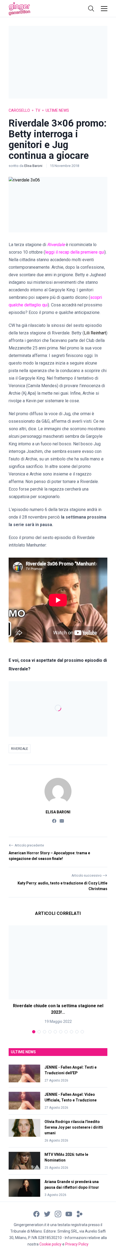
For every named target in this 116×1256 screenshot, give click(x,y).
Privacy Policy (76, 1244)
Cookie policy (50, 1244)
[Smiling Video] (79, 1213)
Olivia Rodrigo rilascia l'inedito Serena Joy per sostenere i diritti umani (74, 1127)
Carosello (19, 110)
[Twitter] (47, 1213)
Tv (37, 110)
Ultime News (57, 110)
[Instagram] (58, 1213)
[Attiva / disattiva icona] (91, 8)
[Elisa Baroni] (58, 791)
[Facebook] (54, 820)
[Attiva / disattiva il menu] (104, 8)
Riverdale (19, 749)
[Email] (62, 820)
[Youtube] (69, 1213)
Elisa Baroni (33, 166)
